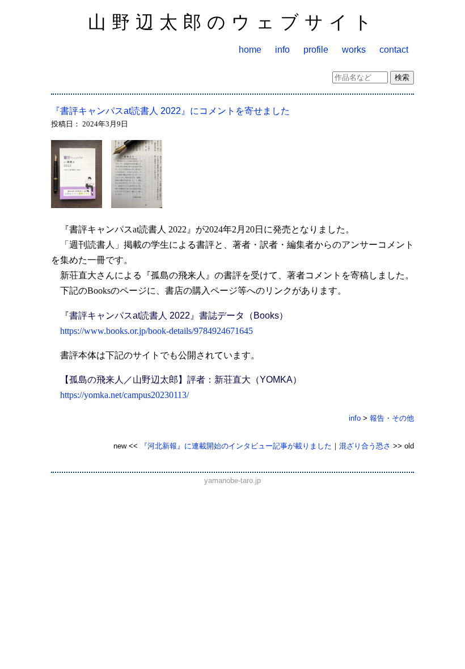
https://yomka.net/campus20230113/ (124, 395)
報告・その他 (392, 418)
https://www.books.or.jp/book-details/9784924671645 (156, 331)
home (250, 49)
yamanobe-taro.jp (232, 480)
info (282, 49)
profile (315, 49)
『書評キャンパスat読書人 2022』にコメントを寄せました (170, 111)
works (354, 49)
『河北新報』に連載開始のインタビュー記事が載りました (236, 446)
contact (393, 49)
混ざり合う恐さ (365, 446)
